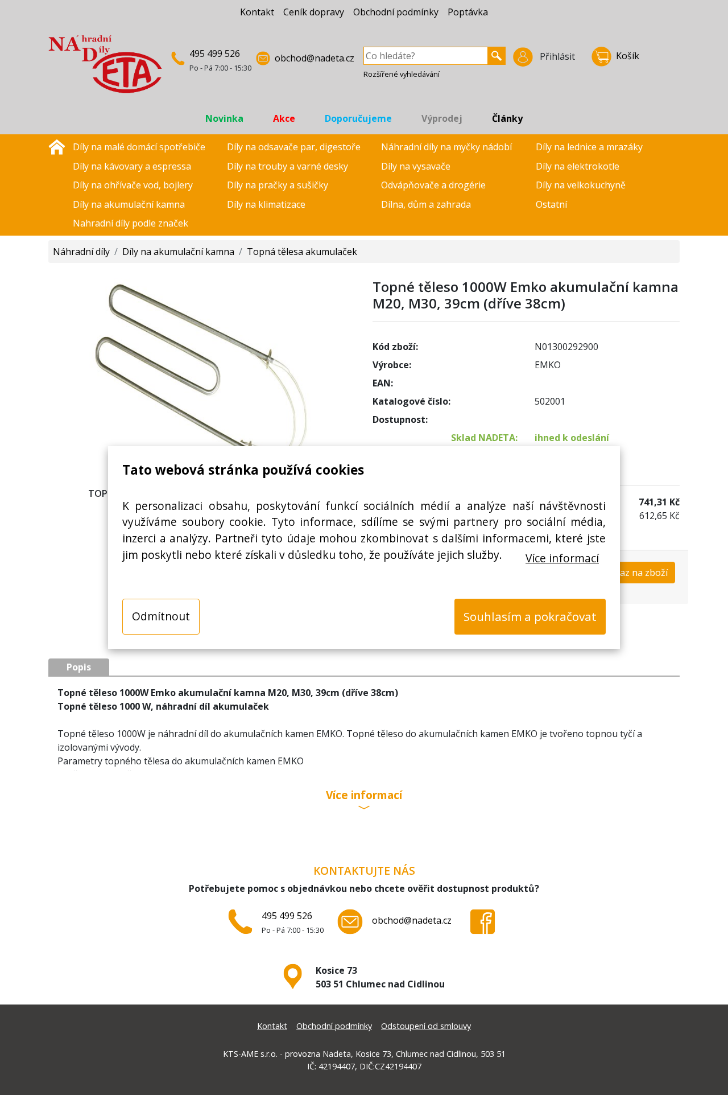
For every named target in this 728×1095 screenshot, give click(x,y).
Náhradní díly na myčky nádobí (446, 147)
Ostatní (551, 204)
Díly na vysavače (415, 166)
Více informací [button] (364, 795)
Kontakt (257, 12)
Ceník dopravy (313, 12)
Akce (284, 118)
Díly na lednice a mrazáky (589, 147)
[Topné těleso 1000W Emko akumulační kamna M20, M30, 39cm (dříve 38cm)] (201, 371)
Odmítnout (161, 616)
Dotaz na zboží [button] (636, 572)
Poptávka (468, 12)
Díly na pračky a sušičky (277, 185)
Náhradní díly (81, 251)
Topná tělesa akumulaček (302, 251)
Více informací (562, 558)
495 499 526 (214, 53)
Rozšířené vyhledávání (401, 74)
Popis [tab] (79, 667)
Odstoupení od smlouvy (426, 1025)
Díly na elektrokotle (577, 166)
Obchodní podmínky (396, 12)
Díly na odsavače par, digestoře (294, 147)
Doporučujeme (358, 118)
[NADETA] (105, 69)
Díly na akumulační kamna (129, 204)
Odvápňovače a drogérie (433, 185)
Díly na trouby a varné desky (287, 166)
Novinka (224, 118)
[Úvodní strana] (56, 145)
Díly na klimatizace (266, 204)
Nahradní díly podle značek (130, 223)
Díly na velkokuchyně (581, 185)
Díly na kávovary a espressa (132, 166)
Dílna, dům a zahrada (426, 204)
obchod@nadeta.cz (314, 58)
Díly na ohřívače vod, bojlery (133, 185)
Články (507, 118)
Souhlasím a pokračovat (530, 616)
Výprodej (441, 118)
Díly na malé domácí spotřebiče (139, 147)
